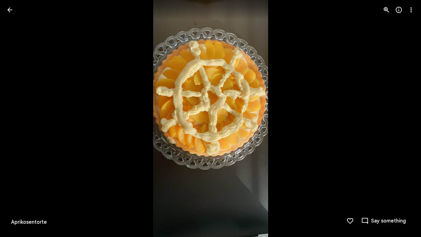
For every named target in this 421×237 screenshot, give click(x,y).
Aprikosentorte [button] (29, 222)
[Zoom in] (386, 10)
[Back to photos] (9, 9)
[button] (403, 118)
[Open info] (399, 10)
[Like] (350, 221)
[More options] (411, 10)
